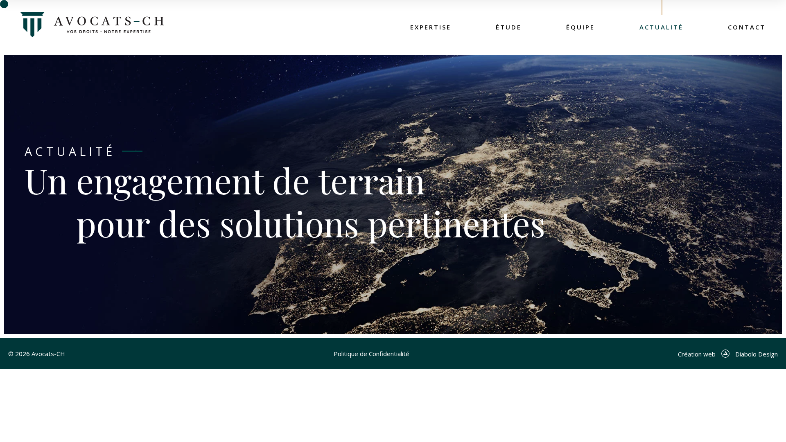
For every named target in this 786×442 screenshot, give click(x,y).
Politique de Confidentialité (371, 354)
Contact (747, 27)
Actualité (661, 27)
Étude (509, 27)
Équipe (580, 27)
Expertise (430, 27)
